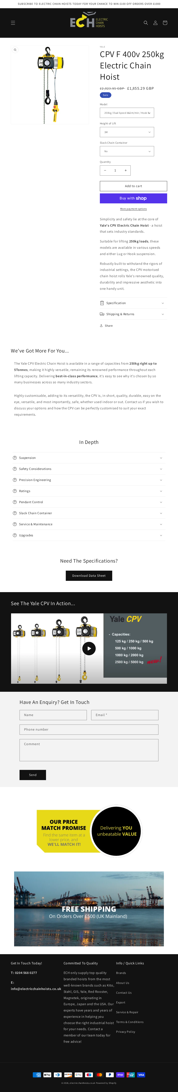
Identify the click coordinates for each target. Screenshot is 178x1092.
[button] (13, 23)
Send (33, 775)
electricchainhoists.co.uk (82, 1083)
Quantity (105, 162)
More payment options (133, 208)
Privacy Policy (125, 1032)
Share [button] (109, 326)
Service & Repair (127, 1012)
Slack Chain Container (113, 143)
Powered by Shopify (106, 1083)
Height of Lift (108, 123)
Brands (121, 973)
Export (120, 1002)
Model (103, 104)
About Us (122, 983)
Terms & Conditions (129, 1022)
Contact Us (124, 993)
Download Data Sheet (89, 575)
